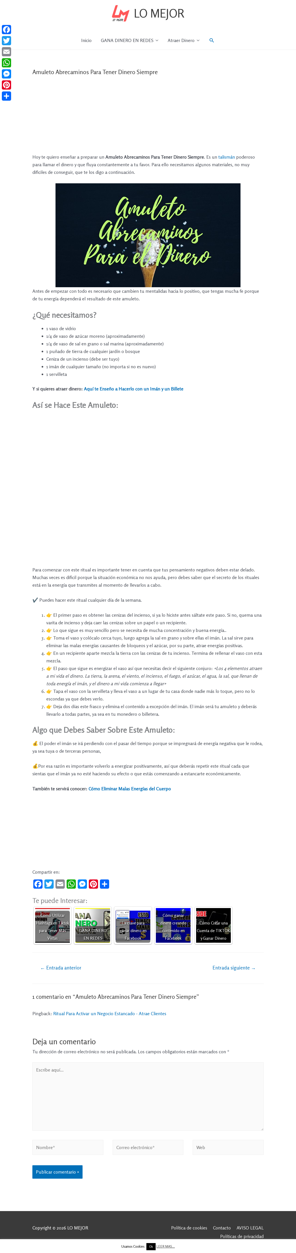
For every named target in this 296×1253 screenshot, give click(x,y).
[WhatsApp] (6, 62)
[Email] (6, 51)
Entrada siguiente (234, 968)
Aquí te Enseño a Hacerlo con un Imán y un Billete (133, 389)
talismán (227, 157)
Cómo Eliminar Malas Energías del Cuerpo (130, 788)
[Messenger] (6, 73)
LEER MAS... (165, 1246)
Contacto (222, 1228)
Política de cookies (189, 1228)
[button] (212, 40)
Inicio (86, 40)
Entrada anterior (60, 968)
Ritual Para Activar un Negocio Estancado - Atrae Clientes (109, 1013)
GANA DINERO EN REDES (127, 40)
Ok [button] (151, 1246)
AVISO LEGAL (250, 1228)
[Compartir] (6, 96)
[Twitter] (6, 40)
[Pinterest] (6, 85)
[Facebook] (6, 29)
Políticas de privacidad (242, 1236)
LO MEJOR (159, 13)
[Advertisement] (148, 119)
